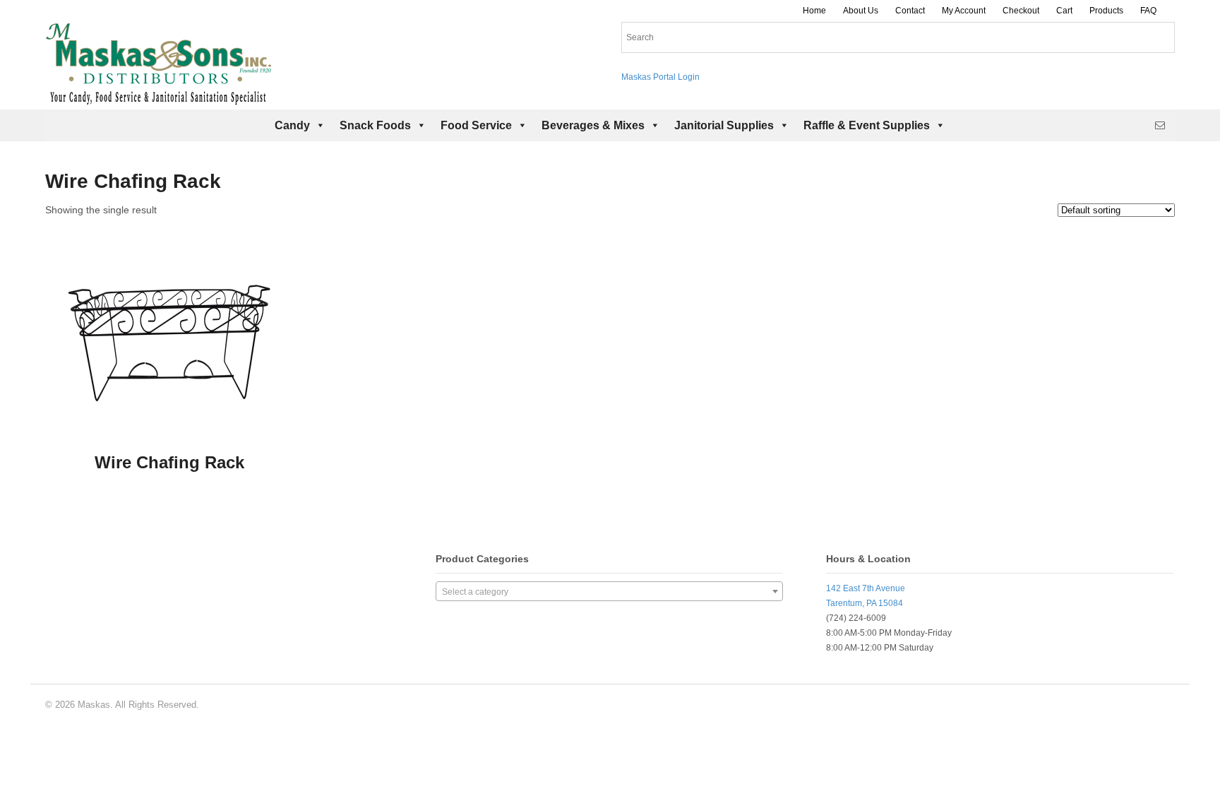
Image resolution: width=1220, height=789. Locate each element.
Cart (1064, 11)
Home (814, 11)
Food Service (476, 125)
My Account (964, 11)
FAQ (1148, 11)
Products (1106, 11)
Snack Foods (375, 125)
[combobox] (609, 591)
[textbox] (609, 592)
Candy (292, 125)
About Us (860, 11)
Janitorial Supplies (724, 125)
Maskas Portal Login (660, 77)
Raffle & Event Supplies (866, 125)
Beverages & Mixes (593, 125)
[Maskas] (158, 98)
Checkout (1021, 11)
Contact (910, 11)
